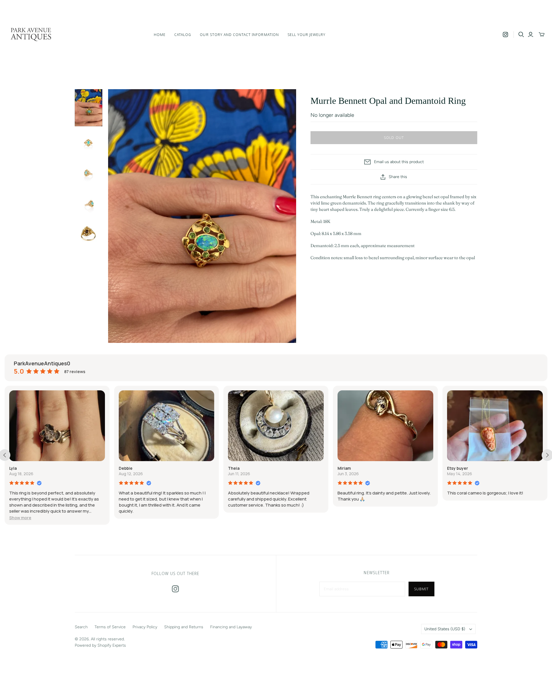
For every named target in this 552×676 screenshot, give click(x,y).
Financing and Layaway (231, 627)
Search (81, 627)
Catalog (182, 34)
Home (160, 34)
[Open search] (521, 34)
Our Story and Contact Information (239, 34)
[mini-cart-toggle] (541, 34)
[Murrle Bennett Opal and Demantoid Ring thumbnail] (88, 107)
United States (444, 629)
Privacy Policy (145, 627)
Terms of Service (110, 627)
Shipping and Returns (183, 627)
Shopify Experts (111, 645)
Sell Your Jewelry (307, 34)
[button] (20, 517)
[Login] (531, 34)
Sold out (394, 137)
